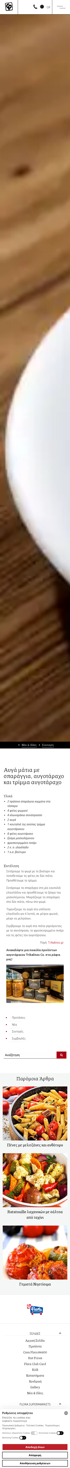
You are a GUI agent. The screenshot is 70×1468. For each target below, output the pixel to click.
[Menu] (61, 7)
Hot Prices (35, 1358)
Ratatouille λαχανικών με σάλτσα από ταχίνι (35, 1214)
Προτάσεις (18, 1017)
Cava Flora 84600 (35, 1352)
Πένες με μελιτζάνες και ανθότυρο (35, 1145)
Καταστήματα (35, 1375)
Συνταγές (48, 745)
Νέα (14, 1024)
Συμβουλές (18, 1038)
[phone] (35, 7)
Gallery (35, 1387)
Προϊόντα (35, 1346)
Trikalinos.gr (56, 942)
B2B (35, 1369)
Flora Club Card (35, 1364)
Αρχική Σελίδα (35, 1340)
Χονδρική (35, 1381)
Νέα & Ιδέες (29, 745)
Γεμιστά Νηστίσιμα (35, 1284)
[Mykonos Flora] (9, 7)
